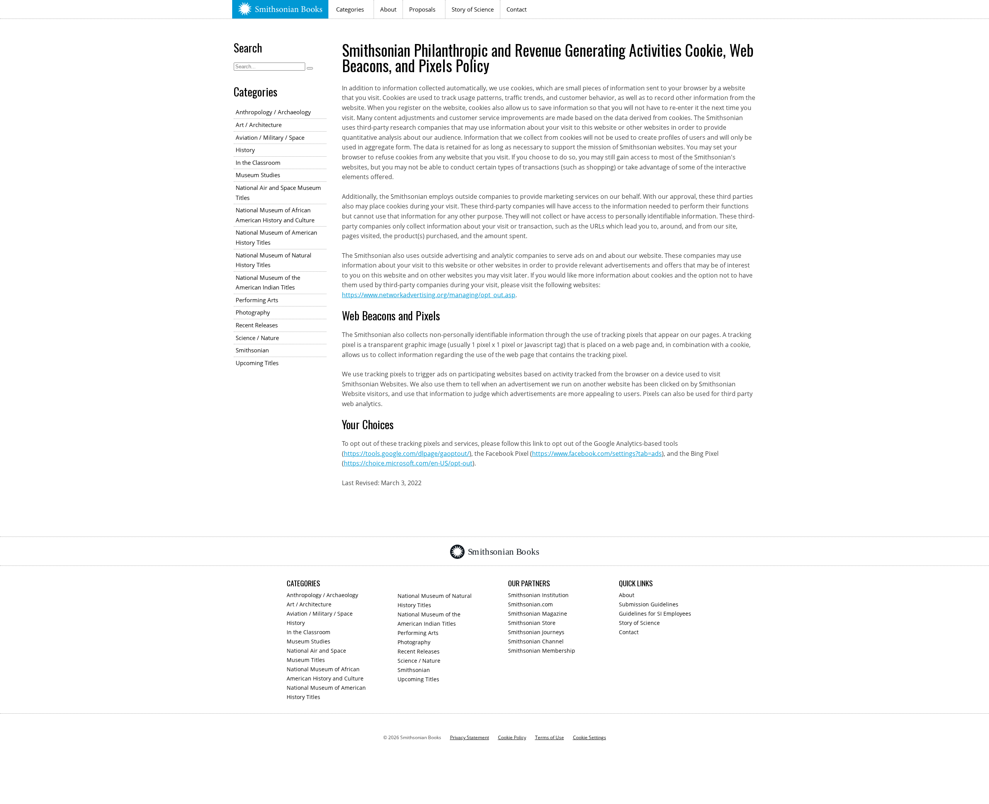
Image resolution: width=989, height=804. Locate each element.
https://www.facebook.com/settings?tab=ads (597, 453)
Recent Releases (257, 325)
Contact (516, 9)
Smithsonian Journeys (536, 632)
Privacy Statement (469, 737)
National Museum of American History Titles (276, 237)
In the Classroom (258, 162)
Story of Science (473, 9)
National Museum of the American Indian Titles (268, 282)
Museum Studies (258, 175)
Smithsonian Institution (538, 595)
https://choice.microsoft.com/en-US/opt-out (408, 463)
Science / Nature (257, 338)
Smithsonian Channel (536, 641)
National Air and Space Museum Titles (278, 192)
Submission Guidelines (648, 604)
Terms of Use (549, 737)
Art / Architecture (259, 125)
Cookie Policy (512, 737)
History (245, 150)
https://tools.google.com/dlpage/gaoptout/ (406, 453)
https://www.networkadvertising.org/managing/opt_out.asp (428, 295)
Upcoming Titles (257, 363)
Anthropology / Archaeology (273, 112)
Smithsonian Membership (541, 650)
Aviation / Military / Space (270, 137)
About (388, 9)
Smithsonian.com (530, 604)
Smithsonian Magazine (537, 613)
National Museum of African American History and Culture (275, 215)
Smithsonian (252, 350)
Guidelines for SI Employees (655, 613)
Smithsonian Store (532, 622)
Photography (253, 312)
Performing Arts (257, 300)
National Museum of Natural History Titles (273, 260)
